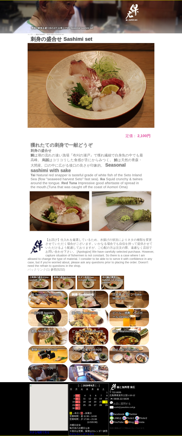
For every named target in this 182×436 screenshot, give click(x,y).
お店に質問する (122, 403)
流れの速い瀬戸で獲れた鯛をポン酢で (112, 279)
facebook (119, 414)
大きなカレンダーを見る (82, 434)
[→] (97, 385)
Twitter (133, 414)
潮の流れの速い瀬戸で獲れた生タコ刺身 (86, 279)
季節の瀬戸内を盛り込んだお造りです (38, 279)
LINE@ (118, 418)
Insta (141, 422)
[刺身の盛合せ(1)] (91, 85)
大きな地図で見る (39, 432)
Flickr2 (143, 418)
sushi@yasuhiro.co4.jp (124, 407)
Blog (131, 422)
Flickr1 (130, 418)
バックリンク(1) (39, 269)
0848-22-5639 (121, 398)
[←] (80, 385)
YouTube (119, 422)
